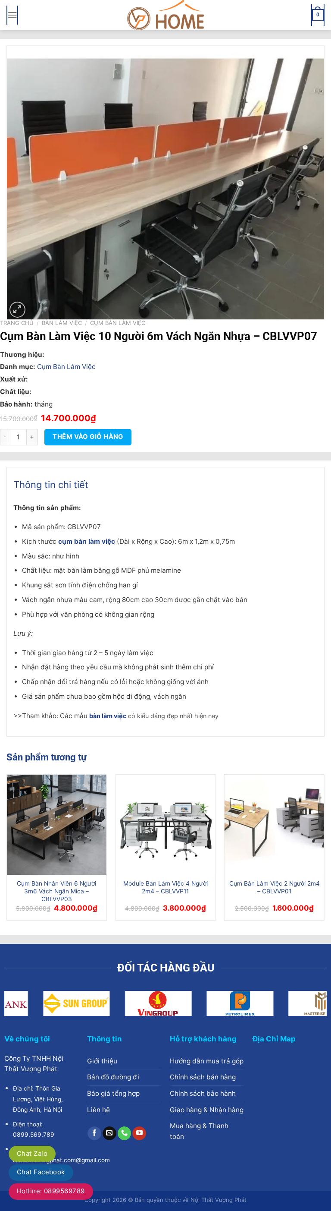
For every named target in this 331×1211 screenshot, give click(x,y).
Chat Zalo (32, 1153)
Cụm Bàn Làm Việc (117, 322)
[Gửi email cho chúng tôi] (109, 1133)
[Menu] (12, 15)
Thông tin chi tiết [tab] (50, 484)
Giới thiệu (102, 1061)
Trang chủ (17, 322)
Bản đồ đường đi (113, 1077)
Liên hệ (98, 1110)
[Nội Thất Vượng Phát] (165, 15)
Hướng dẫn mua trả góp (207, 1061)
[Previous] (6, 850)
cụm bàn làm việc (86, 541)
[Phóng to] (17, 310)
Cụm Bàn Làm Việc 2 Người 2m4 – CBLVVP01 (274, 887)
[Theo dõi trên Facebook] (94, 1133)
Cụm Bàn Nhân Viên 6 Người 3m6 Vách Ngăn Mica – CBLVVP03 (56, 891)
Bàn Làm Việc (62, 322)
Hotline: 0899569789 (51, 1191)
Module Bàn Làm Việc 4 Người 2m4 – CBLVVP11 (165, 887)
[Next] (324, 850)
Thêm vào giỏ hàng (88, 437)
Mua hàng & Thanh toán (199, 1131)
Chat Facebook (41, 1172)
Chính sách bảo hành (203, 1093)
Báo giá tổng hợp (113, 1093)
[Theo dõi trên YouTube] (139, 1133)
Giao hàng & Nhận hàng (207, 1110)
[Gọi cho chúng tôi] (124, 1133)
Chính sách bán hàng (203, 1077)
